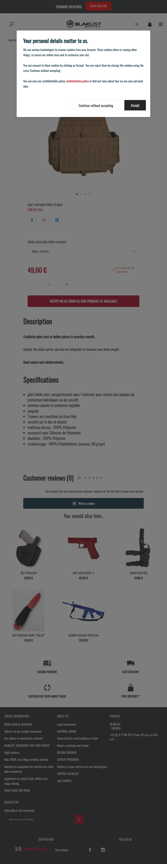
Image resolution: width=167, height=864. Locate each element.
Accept (135, 105)
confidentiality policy (77, 81)
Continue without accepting (96, 105)
